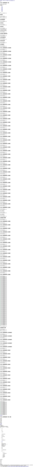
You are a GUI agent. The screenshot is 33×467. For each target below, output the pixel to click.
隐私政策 (22, 466)
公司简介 (12, 466)
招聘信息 (17, 466)
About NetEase (9, 466)
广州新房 (4, 0)
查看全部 (1, 415)
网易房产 (1, 0)
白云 (5, 0)
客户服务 (19, 466)
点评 (2, 10)
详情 (2, 7)
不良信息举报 (26, 466)
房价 (2, 8)
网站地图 (24, 466)
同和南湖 (7, 0)
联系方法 (14, 466)
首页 (2, 6)
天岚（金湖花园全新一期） (12, 0)
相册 (2, 9)
